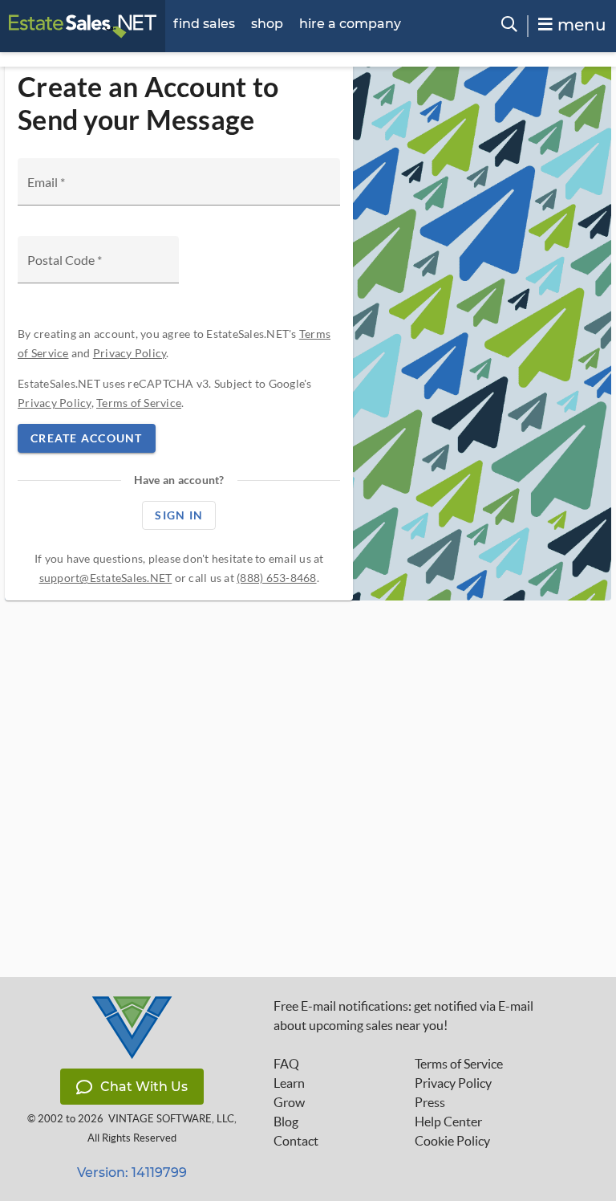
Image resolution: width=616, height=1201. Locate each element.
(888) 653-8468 (277, 577)
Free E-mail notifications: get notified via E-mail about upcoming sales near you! (403, 1015)
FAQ (286, 1063)
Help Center (448, 1121)
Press (430, 1102)
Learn (289, 1083)
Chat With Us (144, 1086)
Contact (296, 1141)
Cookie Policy (452, 1141)
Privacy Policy (130, 353)
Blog (286, 1121)
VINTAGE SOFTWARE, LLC (171, 1119)
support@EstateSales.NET (105, 577)
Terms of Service (138, 402)
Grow (289, 1102)
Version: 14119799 (132, 1172)
